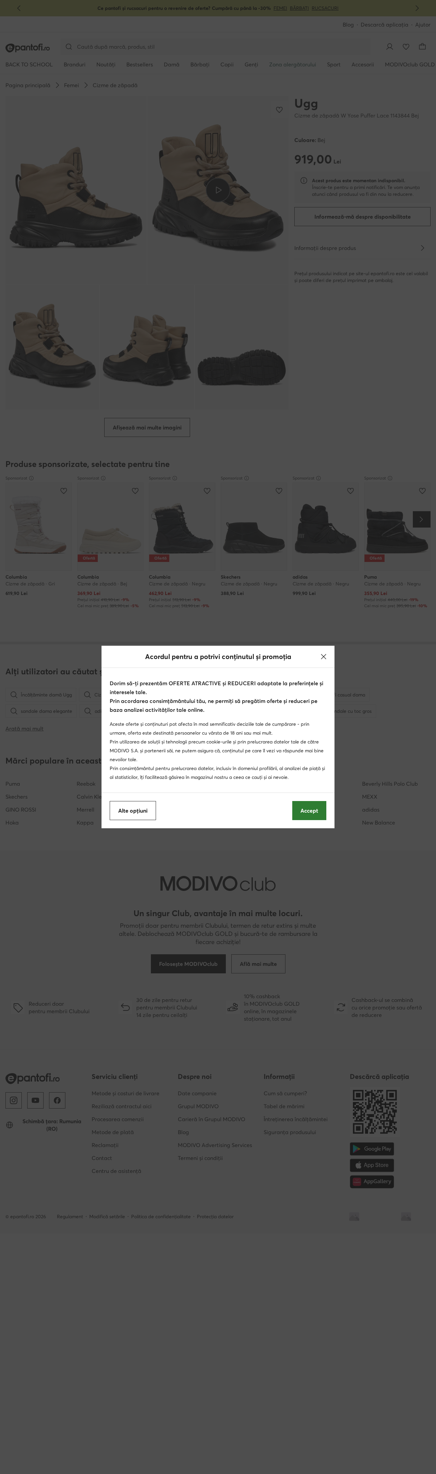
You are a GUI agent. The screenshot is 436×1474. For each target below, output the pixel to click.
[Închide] (323, 656)
